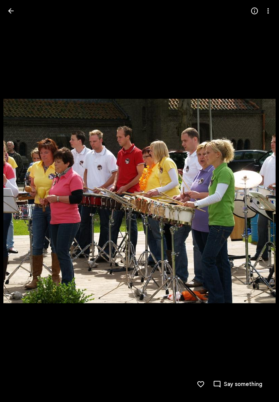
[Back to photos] (11, 11)
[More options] (268, 11)
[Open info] (254, 11)
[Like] (201, 384)
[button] (19, 201)
